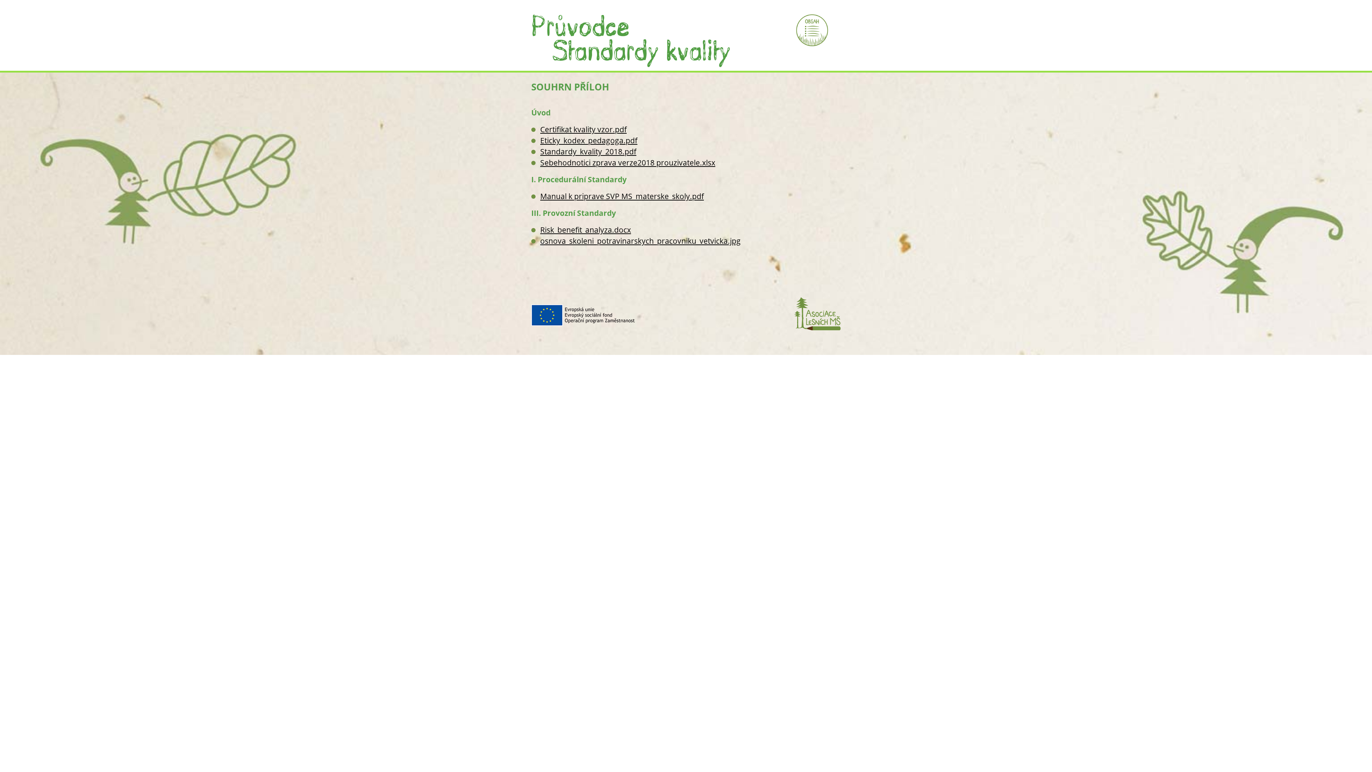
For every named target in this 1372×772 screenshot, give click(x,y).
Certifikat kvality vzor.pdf (583, 129)
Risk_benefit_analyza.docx (585, 230)
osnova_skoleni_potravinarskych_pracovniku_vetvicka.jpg (640, 241)
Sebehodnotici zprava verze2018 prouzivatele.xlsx (627, 163)
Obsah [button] (812, 30)
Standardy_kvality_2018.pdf (588, 152)
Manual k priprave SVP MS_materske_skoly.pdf (622, 196)
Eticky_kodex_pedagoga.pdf (588, 140)
